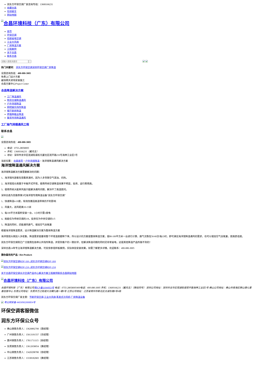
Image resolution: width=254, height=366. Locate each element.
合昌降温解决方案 (12, 90)
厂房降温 (51, 67)
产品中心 (34, 273)
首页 (9, 31)
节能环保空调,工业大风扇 (42, 297)
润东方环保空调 (24, 67)
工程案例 (11, 49)
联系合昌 (11, 56)
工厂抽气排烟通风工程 (15, 124)
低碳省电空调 (14, 38)
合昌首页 (18, 161)
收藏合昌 (11, 8)
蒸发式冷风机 (63, 297)
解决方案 (43, 273)
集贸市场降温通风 (16, 118)
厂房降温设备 (78, 297)
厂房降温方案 (14, 45)
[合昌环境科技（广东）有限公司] (35, 23)
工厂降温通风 (14, 96)
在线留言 (11, 11)
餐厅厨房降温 (14, 110)
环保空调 (11, 35)
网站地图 (11, 15)
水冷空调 (24, 273)
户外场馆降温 (14, 103)
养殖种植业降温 (15, 114)
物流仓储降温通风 (16, 100)
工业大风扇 (13, 42)
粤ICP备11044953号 (44, 287)
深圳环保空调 (39, 67)
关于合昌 (11, 52)
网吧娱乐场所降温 (16, 107)
